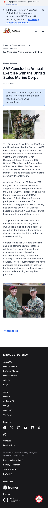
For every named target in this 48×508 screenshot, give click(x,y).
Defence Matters (11, 371)
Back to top (12, 330)
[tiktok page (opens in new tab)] (39, 427)
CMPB (7, 415)
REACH (7, 474)
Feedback (9, 445)
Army (6, 392)
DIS (6, 405)
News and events (19, 45)
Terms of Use (9, 469)
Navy (6, 396)
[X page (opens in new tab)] (11, 427)
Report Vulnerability (12, 460)
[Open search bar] (36, 31)
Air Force (8, 401)
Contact (7, 440)
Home (5, 45)
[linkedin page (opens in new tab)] (32, 427)
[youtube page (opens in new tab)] (25, 427)
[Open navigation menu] (43, 31)
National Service (10, 375)
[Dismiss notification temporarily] (43, 10)
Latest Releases (10, 48)
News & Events (10, 366)
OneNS (7, 410)
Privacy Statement (11, 464)
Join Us (6, 380)
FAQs (5, 384)
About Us (7, 362)
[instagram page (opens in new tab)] (18, 427)
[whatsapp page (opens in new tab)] (4, 434)
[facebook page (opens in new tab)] (4, 427)
